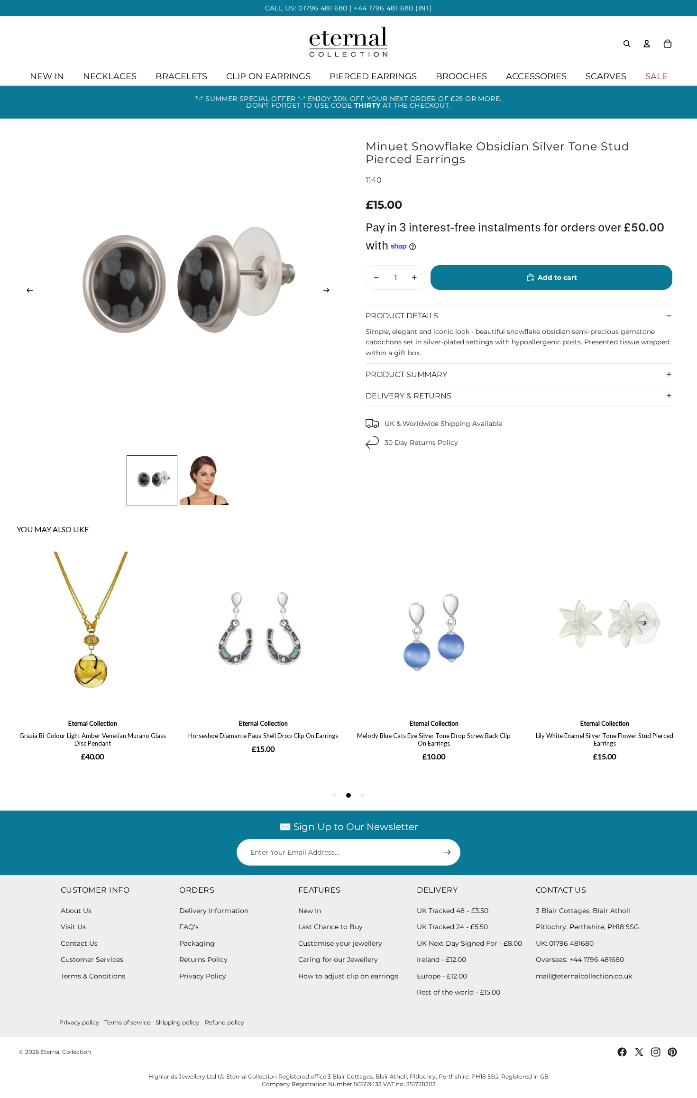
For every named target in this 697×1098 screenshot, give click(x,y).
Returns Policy (203, 959)
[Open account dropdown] (646, 43)
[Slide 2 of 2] (204, 480)
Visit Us (73, 927)
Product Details (402, 315)
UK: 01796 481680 (565, 943)
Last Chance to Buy (330, 927)
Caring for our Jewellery (338, 959)
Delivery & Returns (408, 395)
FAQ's (189, 927)
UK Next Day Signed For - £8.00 (469, 943)
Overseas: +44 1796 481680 (580, 959)
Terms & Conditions (93, 976)
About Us (76, 910)
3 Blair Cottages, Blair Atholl (583, 910)
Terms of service (127, 1022)
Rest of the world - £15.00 (458, 992)
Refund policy (224, 1022)
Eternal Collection (65, 1051)
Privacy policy (79, 1022)
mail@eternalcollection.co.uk (584, 976)
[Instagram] (655, 1052)
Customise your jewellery (340, 943)
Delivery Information (213, 910)
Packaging (197, 943)
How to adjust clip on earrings (348, 976)
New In (309, 910)
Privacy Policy (202, 976)
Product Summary (406, 373)
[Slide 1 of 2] (152, 480)
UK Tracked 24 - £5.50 (452, 927)
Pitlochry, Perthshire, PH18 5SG (587, 927)
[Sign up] (447, 852)
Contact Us (79, 943)
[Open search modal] (626, 43)
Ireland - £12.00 (441, 959)
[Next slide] (329, 292)
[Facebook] (622, 1052)
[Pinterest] (672, 1052)
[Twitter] (639, 1052)
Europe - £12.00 (442, 976)
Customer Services (92, 959)
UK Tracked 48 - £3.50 (452, 910)
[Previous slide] (27, 292)
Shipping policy (177, 1022)
